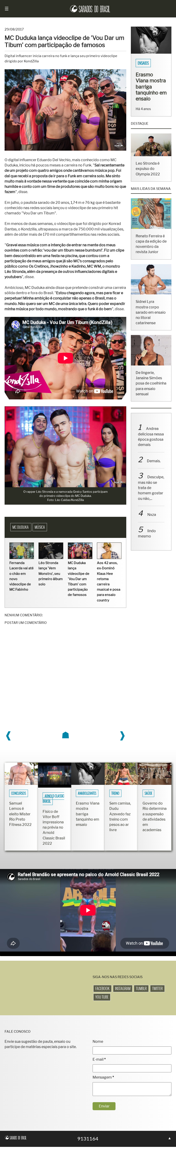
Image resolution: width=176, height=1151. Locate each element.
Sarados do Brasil (150, 63)
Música (40, 531)
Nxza (151, 530)
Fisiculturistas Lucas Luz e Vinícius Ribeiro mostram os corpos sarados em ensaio (151, 96)
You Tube (101, 1001)
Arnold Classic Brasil (53, 803)
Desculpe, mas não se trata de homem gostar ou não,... (150, 503)
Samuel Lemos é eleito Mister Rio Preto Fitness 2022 (20, 818)
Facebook (102, 993)
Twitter (157, 993)
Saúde (148, 797)
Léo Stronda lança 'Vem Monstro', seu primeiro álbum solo (50, 578)
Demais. (153, 476)
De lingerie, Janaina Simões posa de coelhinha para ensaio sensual (150, 398)
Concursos (18, 797)
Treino (115, 797)
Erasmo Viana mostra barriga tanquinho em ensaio (87, 818)
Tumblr (141, 993)
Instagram (122, 993)
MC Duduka (20, 531)
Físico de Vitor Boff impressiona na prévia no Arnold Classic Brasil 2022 (54, 831)
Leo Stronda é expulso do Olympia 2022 (147, 187)
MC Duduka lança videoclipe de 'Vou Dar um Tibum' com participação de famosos (78, 583)
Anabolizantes (87, 797)
